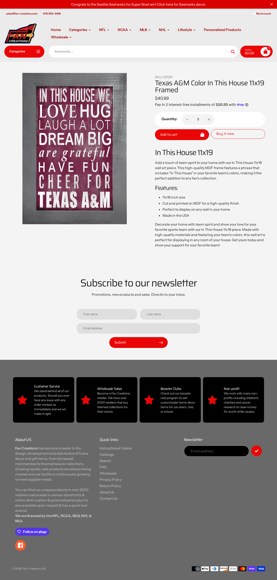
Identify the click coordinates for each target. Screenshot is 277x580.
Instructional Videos (116, 448)
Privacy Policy (111, 479)
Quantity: (169, 119)
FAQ (103, 467)
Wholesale (108, 473)
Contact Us (109, 498)
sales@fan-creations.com (21, 13)
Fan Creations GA (34, 568)
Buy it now (225, 133)
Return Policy (110, 486)
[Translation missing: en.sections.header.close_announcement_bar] (271, 4)
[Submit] (256, 451)
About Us (107, 492)
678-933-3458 (52, 13)
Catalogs (107, 454)
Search (105, 461)
